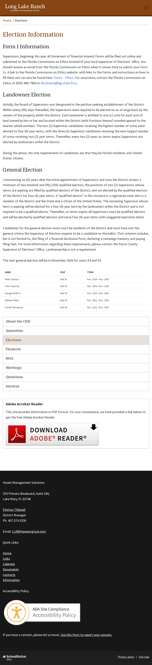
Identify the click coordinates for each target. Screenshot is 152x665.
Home (7, 20)
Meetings (14, 367)
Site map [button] (144, 657)
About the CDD (18, 321)
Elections (13, 340)
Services (12, 386)
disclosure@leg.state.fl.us (59, 83)
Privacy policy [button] (126, 657)
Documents (11, 569)
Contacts (9, 575)
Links (6, 558)
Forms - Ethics (64, 77)
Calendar (9, 564)
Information (11, 580)
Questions (14, 377)
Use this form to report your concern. (86, 635)
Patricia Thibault (14, 510)
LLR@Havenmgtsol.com (29, 531)
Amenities (14, 331)
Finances (13, 349)
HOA (9, 358)
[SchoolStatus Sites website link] (15, 658)
